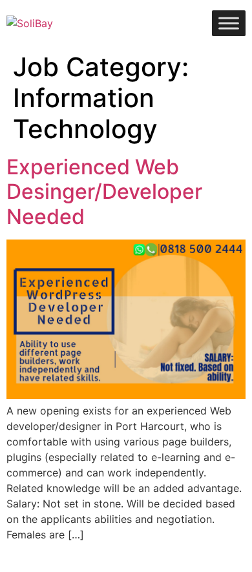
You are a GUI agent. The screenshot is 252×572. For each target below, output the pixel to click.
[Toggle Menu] (228, 23)
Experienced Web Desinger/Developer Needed (104, 191)
